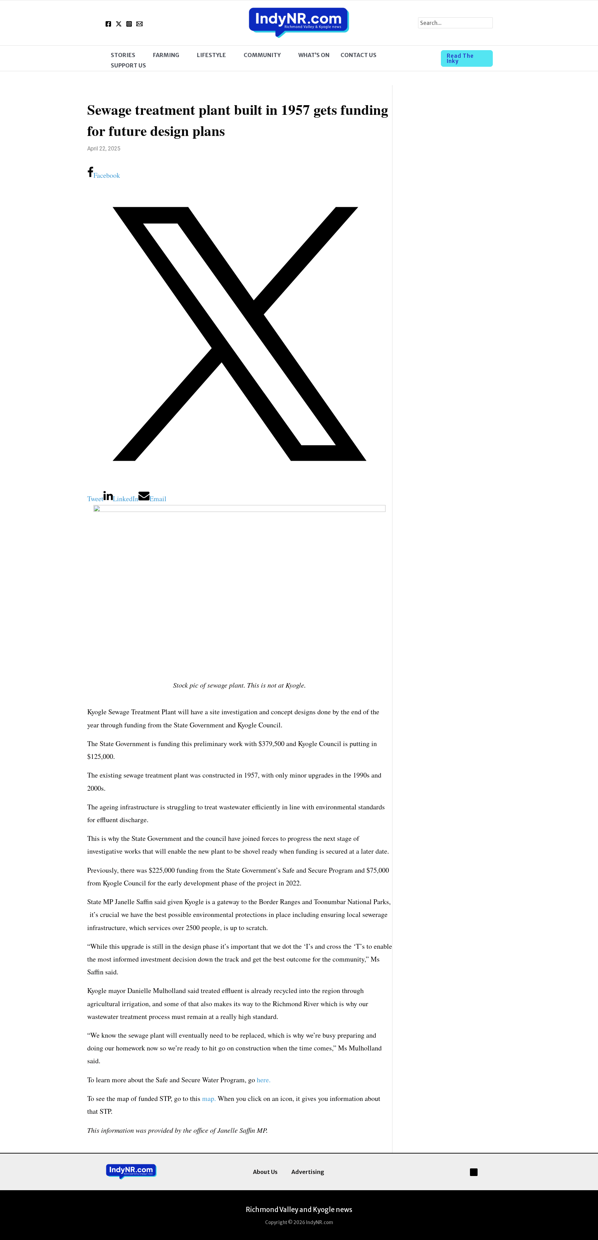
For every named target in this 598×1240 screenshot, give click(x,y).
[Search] (487, 23)
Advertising (307, 1171)
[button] (138, 55)
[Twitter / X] (119, 24)
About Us (265, 1171)
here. (264, 1079)
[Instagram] (129, 24)
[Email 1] (139, 24)
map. (209, 1098)
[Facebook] (108, 24)
